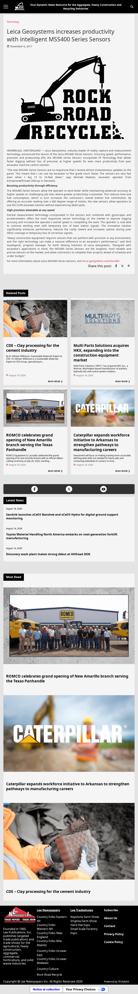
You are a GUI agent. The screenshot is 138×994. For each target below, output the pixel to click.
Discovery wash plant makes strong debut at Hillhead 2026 (48, 554)
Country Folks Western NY (46, 927)
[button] (132, 7)
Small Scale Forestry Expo (84, 931)
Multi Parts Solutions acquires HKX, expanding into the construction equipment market (101, 353)
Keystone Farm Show (84, 917)
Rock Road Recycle (49, 975)
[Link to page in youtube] (103, 489)
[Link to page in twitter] (122, 266)
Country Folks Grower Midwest (52, 961)
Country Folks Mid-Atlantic (49, 943)
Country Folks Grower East (52, 953)
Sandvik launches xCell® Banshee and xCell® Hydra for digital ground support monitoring (62, 516)
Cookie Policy (113, 942)
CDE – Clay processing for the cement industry (32, 348)
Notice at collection (46, 989)
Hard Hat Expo (80, 925)
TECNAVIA (123, 981)
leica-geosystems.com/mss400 (101, 261)
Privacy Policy (114, 934)
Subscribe (111, 910)
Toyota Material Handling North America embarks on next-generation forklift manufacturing (61, 536)
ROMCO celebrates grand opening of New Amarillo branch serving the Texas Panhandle (29, 442)
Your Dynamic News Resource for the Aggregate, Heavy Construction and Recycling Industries (75, 6)
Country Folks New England (49, 935)
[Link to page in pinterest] (129, 266)
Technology (13, 21)
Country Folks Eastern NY (52, 919)
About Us (110, 918)
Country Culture (48, 969)
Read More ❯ (55, 381)
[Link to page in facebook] (116, 266)
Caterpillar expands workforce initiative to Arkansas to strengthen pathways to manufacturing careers (101, 442)
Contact (109, 926)
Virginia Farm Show (83, 921)
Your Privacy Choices (81, 989)
